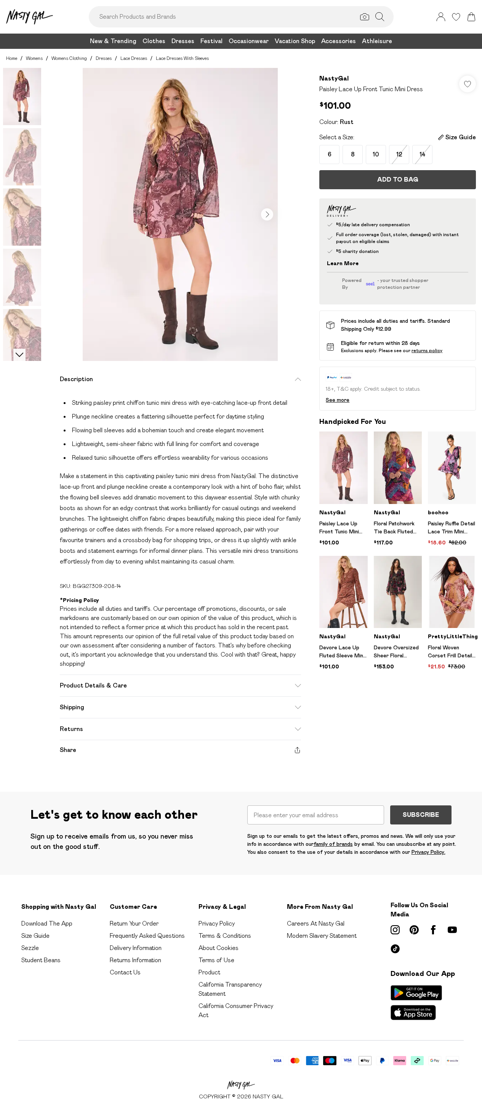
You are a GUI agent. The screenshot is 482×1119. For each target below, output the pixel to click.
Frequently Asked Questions (147, 935)
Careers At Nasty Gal (315, 923)
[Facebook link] (433, 929)
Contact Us (125, 972)
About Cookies (219, 948)
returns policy (427, 350)
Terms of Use (216, 960)
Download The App (46, 923)
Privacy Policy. (428, 852)
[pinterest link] (414, 929)
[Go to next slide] (267, 214)
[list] (180, 214)
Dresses (104, 58)
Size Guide (35, 935)
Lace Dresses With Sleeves (182, 58)
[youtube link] (452, 929)
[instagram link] (395, 929)
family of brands (333, 844)
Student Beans (41, 960)
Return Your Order (134, 923)
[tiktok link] (395, 948)
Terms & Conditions (225, 935)
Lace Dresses (133, 58)
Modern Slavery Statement (322, 935)
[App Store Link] (416, 1002)
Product (209, 972)
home (11, 58)
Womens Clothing (69, 58)
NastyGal (334, 78)
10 (376, 154)
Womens (34, 58)
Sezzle (30, 948)
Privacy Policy (217, 923)
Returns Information (135, 960)
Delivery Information (136, 948)
